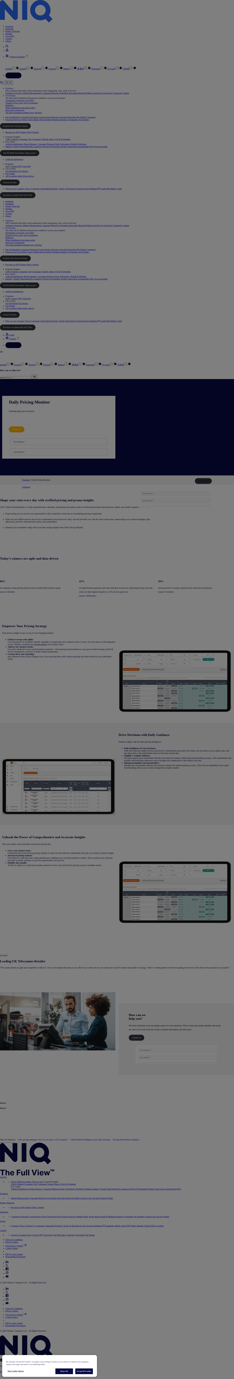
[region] (49, 1366)
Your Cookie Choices (16, 1371)
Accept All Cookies (84, 1371)
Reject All (64, 1371)
